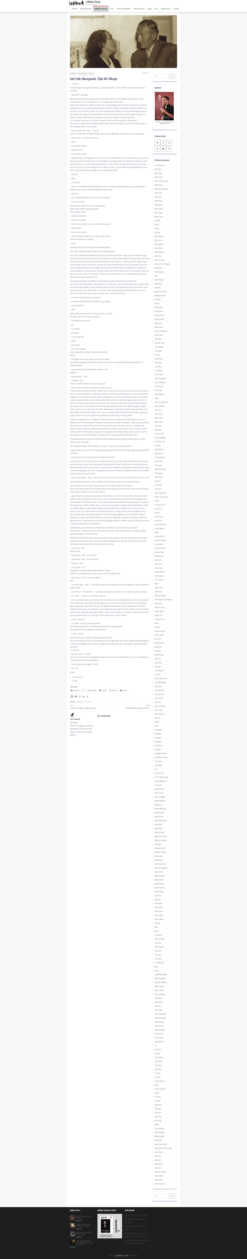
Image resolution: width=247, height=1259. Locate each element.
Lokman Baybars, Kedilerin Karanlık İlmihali (83, 1233)
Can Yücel (157, 354)
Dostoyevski (158, 429)
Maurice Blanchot (159, 800)
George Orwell (158, 544)
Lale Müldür (158, 765)
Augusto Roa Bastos (160, 291)
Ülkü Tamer (157, 1112)
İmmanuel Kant (159, 654)
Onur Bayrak (158, 903)
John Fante (157, 702)
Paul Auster (157, 950)
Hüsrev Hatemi (159, 635)
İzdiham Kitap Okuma (160, 678)
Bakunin (156, 303)
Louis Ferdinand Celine (161, 777)
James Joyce (158, 686)
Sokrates (157, 1053)
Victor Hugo (158, 1120)
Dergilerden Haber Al (124, 9)
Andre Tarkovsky (159, 260)
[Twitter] (157, 142)
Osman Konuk (158, 911)
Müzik (156, 725)
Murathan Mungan (160, 852)
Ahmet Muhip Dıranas (161, 189)
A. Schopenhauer (159, 165)
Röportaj (157, 923)
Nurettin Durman (159, 887)
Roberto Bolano (159, 986)
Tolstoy (156, 1093)
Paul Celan (157, 954)
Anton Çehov (158, 268)
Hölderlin (157, 627)
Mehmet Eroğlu (159, 812)
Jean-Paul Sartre (159, 694)
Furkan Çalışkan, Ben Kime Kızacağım (83, 1217)
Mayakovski (158, 804)
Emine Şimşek (158, 473)
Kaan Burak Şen (159, 714)
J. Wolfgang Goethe (160, 682)
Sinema (156, 931)
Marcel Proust (158, 793)
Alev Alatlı (157, 220)
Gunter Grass (158, 564)
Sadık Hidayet (158, 1002)
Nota (156, 9)
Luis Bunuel (158, 785)
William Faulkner (159, 1136)
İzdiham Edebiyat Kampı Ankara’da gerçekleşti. (83, 1225)
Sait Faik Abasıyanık (82, 73)
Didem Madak (158, 418)
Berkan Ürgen (158, 307)
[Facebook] (163, 142)
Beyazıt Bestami (159, 319)
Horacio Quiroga (159, 631)
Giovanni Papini (159, 552)
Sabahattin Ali (158, 998)
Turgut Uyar (157, 1104)
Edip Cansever (158, 453)
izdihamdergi (75, 84)
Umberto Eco (158, 1116)
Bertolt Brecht (158, 311)
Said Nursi (157, 1006)
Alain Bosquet (158, 208)
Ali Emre (156, 228)
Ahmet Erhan (158, 177)
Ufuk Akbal (157, 1108)
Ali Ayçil (156, 224)
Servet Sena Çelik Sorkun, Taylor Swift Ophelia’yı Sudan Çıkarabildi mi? (84, 1242)
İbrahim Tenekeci (159, 643)
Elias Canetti (158, 465)
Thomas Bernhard (159, 1089)
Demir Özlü (157, 410)
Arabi (156, 275)
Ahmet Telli (157, 197)
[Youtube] (163, 148)
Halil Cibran (157, 591)
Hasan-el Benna (159, 607)
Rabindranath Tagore (160, 974)
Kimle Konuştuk (139, 9)
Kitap (112, 9)
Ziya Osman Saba (159, 1183)
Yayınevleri (157, 1160)
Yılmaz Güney (158, 1164)
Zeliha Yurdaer (158, 1175)
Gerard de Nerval (159, 548)
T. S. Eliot (157, 1073)
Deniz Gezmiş (158, 414)
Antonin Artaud (158, 272)
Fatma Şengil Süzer (160, 493)
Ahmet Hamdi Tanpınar (161, 181)
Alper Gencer (158, 240)
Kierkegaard (158, 741)
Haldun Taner (158, 587)
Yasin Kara (157, 1156)
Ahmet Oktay (158, 193)
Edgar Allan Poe (159, 449)
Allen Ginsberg (158, 236)
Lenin (156, 769)
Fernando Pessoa (159, 504)
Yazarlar (91, 73)
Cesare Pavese (159, 374)
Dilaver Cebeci (158, 422)
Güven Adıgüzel (159, 575)
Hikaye (156, 623)
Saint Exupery (158, 1010)
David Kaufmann (159, 406)
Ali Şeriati (157, 232)
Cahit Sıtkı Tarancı (159, 343)
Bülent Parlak (158, 335)
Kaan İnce (157, 718)
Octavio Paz (158, 895)
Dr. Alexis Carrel (159, 433)
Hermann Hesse (159, 619)
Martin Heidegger (159, 797)
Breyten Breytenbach (160, 331)
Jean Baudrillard (159, 690)
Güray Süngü (158, 568)
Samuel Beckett (159, 1022)
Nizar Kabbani (158, 879)
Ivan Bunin (157, 666)
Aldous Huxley (158, 216)
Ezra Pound (158, 485)
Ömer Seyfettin (158, 919)
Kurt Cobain (158, 761)
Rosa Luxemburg (159, 994)
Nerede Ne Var (165, 9)
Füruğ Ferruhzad (159, 536)
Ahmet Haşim (158, 185)
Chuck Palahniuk (159, 394)
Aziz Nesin (157, 299)
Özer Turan (157, 943)
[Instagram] (169, 142)
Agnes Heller (158, 173)
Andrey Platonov (159, 252)
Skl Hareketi (158, 935)
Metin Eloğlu (158, 828)
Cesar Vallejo (158, 370)
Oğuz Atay (157, 899)
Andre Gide (157, 256)
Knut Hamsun (158, 745)
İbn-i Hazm (157, 639)
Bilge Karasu (158, 323)
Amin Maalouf (158, 244)
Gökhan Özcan (158, 556)
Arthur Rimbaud (159, 279)
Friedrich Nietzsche (160, 524)
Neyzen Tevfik (158, 872)
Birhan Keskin (158, 327)
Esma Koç (157, 481)
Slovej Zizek (157, 1049)
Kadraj (149, 9)
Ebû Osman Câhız (159, 441)
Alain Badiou (158, 204)
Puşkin (156, 970)
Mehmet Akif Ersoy (160, 808)
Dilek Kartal (157, 425)
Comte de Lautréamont (161, 402)
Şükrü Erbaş (158, 1065)
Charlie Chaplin (158, 386)
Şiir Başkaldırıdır (85, 9)
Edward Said (158, 461)
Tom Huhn (157, 1097)
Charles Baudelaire (160, 378)
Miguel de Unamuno (160, 840)
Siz (155, 1045)
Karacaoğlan (158, 729)
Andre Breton (158, 248)
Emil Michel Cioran (160, 469)
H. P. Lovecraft (158, 579)
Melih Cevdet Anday (160, 820)
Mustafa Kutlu (158, 860)
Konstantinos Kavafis (160, 757)
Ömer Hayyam (158, 915)
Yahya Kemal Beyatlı (160, 1144)
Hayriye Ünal (158, 615)
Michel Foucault (159, 832)
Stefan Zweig (158, 1057)
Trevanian (157, 1100)
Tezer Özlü (157, 1077)
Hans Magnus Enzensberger (163, 599)
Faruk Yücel (157, 489)
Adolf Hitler (157, 169)
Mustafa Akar (158, 856)
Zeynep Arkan (158, 1179)
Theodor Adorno (159, 1081)
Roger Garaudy (159, 990)
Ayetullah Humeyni (160, 295)
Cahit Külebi (158, 339)
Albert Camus (158, 212)
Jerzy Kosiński (158, 698)
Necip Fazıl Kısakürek (160, 868)
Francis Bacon (158, 516)
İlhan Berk (157, 650)
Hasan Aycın (158, 603)
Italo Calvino (158, 662)
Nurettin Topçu (159, 891)
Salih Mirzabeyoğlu (160, 1018)
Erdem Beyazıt (158, 477)
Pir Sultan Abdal (159, 962)
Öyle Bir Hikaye (79, 702)
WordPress (111, 1255)
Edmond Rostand (159, 457)
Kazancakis (157, 737)
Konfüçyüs (157, 749)
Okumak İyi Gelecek (100, 9)
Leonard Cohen (159, 773)
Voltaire (156, 1124)
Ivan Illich (157, 674)
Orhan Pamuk (158, 907)
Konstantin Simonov (160, 753)
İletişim (175, 9)
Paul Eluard (157, 958)
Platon (156, 966)
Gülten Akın (157, 560)
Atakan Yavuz (158, 283)
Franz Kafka (158, 520)
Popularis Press (134, 1255)
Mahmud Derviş (159, 789)
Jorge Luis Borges (159, 706)
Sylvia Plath (157, 1069)
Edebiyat (73, 73)
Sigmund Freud (159, 1041)
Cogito (156, 398)
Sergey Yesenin (159, 1033)
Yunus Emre (158, 1168)
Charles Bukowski (159, 382)
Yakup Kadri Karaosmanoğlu (163, 1148)
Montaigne (157, 844)
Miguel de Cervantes (160, 836)
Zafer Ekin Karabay (160, 1172)
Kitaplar (156, 722)
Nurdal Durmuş (159, 883)
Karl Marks (157, 733)
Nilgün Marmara (159, 875)
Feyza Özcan (158, 508)
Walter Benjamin (159, 1132)
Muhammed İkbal (159, 848)
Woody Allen (158, 1140)
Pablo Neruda (158, 947)
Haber (156, 583)
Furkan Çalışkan (159, 528)
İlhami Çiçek (158, 647)
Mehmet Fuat (158, 816)
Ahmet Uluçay (158, 200)
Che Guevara (158, 390)
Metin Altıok (158, 824)
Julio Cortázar (158, 710)
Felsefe (156, 500)
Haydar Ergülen (159, 611)
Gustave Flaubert (159, 572)
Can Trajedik (158, 350)
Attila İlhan (157, 287)
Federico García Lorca (161, 497)
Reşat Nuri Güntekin (160, 982)
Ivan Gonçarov (158, 670)
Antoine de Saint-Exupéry (162, 264)
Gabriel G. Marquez (160, 540)
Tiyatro (156, 1085)
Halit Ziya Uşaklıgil (159, 595)
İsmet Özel (157, 658)
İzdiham (74, 9)
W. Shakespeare (159, 1128)
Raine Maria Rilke (159, 978)
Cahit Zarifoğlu (158, 347)
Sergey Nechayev (159, 1029)
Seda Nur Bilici (158, 1025)
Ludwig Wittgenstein (160, 781)
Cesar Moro (158, 366)
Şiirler (156, 927)
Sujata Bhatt (158, 1061)
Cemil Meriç (158, 362)
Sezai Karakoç (158, 1037)
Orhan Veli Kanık (159, 939)
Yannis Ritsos (158, 1152)
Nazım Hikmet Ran (160, 864)
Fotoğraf (157, 512)
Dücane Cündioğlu (159, 437)
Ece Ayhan (157, 445)
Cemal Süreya (158, 358)
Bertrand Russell (159, 315)
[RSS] (169, 148)
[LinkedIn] (157, 148)
